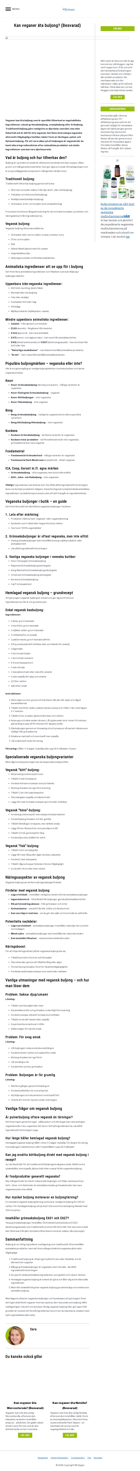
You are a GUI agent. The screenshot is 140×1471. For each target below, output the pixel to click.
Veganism (43, 1458)
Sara (33, 1329)
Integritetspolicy (59, 1458)
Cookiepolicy (78, 1458)
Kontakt (98, 1458)
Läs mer (25, 1435)
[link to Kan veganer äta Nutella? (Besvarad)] (69, 1380)
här (128, 236)
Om (89, 1458)
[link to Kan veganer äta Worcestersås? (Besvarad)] (25, 1380)
